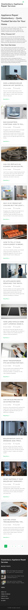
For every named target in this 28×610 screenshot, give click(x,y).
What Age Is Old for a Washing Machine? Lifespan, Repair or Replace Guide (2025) (15, 582)
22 (22, 546)
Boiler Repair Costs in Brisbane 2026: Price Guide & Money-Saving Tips (13, 440)
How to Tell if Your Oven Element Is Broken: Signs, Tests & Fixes (13, 243)
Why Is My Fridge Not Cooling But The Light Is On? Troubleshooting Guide (13, 204)
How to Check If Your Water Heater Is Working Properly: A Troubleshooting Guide (15, 576)
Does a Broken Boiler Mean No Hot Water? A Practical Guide (13, 84)
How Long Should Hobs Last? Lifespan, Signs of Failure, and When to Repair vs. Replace (13, 323)
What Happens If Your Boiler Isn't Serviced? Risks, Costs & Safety (13, 480)
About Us (3, 592)
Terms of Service (5, 594)
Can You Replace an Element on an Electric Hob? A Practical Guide (13, 165)
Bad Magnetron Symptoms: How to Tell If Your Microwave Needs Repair (13, 123)
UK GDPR (3, 600)
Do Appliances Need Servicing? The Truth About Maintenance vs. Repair (13, 282)
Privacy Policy (5, 598)
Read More (6, 99)
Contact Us (4, 596)
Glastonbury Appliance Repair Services (12, 5)
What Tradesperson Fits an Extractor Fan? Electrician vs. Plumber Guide (13, 362)
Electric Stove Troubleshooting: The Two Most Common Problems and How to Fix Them (13, 521)
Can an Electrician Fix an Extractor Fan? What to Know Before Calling (13, 401)
